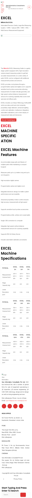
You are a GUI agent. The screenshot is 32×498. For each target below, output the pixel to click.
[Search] (23, 495)
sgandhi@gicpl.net (11, 400)
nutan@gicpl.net (22, 400)
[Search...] (11, 494)
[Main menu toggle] (29, 7)
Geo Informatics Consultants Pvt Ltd (15, 6)
